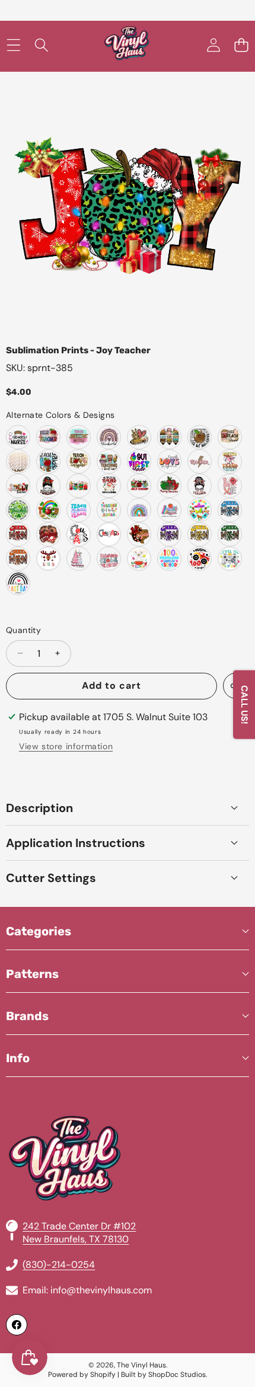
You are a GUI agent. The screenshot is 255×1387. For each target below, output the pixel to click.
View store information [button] (66, 746)
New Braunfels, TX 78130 (76, 1239)
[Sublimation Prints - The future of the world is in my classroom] (139, 510)
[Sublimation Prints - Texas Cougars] (139, 534)
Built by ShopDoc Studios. (164, 1374)
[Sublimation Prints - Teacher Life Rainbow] (108, 437)
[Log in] (213, 45)
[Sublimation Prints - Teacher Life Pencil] (139, 437)
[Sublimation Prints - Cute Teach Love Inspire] (169, 461)
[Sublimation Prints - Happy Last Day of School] (18, 583)
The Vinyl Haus (141, 1365)
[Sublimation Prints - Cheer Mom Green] (229, 534)
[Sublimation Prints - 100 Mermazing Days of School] (169, 558)
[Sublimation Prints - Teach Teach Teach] (78, 510)
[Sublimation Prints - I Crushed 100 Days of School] (199, 558)
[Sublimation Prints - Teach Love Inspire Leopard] (78, 461)
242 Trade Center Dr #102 (79, 1226)
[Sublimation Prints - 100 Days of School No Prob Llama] (139, 558)
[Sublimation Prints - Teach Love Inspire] (78, 437)
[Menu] (13, 45)
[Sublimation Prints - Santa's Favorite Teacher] (48, 485)
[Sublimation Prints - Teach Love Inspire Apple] (48, 461)
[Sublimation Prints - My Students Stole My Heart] (108, 558)
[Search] (41, 45)
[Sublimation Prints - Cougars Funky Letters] (78, 534)
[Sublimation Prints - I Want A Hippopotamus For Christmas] (78, 558)
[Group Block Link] (127, 1130)
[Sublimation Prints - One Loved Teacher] (199, 485)
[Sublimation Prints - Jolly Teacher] (18, 485)
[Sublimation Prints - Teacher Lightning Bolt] (199, 461)
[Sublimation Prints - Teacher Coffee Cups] (78, 485)
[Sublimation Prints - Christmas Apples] (169, 485)
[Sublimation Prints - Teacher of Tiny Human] (108, 510)
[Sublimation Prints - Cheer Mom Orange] (18, 558)
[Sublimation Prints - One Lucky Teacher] (18, 510)
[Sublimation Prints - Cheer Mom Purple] (169, 534)
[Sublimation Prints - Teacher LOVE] (229, 485)
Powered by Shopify (82, 1374)
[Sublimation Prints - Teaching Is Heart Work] (108, 461)
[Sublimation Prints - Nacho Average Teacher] (199, 510)
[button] (241, 45)
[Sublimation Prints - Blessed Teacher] (48, 437)
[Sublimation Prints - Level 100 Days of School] (229, 558)
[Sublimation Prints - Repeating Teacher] (18, 461)
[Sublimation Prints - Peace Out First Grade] (139, 461)
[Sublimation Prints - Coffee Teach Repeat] (229, 437)
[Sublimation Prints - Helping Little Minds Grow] (169, 510)
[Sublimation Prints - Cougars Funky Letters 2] (108, 534)
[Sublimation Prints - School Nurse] (18, 437)
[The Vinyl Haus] (126, 45)
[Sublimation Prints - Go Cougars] (48, 534)
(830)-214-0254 (59, 1264)
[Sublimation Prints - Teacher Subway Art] (199, 437)
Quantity (23, 630)
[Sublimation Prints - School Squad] (48, 558)
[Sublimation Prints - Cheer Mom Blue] (229, 510)
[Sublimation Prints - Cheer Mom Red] (18, 534)
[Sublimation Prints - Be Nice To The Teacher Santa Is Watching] (108, 485)
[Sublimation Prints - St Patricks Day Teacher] (48, 510)
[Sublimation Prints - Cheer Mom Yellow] (199, 534)
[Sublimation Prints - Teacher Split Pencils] (169, 437)
